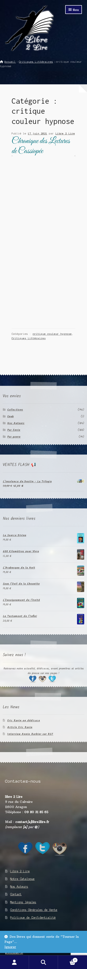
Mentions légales (23, 902)
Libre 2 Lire (65, 133)
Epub (10, 416)
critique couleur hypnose (52, 333)
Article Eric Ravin (19, 727)
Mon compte (14, 962)
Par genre (13, 437)
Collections (15, 409)
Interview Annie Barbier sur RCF (30, 734)
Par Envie (13, 430)
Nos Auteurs (15, 423)
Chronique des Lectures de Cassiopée (41, 146)
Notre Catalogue (22, 878)
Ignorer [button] (10, 947)
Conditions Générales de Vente (33, 909)
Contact (16, 894)
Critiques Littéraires (36, 61)
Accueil (10, 61)
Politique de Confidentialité (33, 917)
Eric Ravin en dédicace (23, 720)
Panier (67, 958)
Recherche (43, 962)
